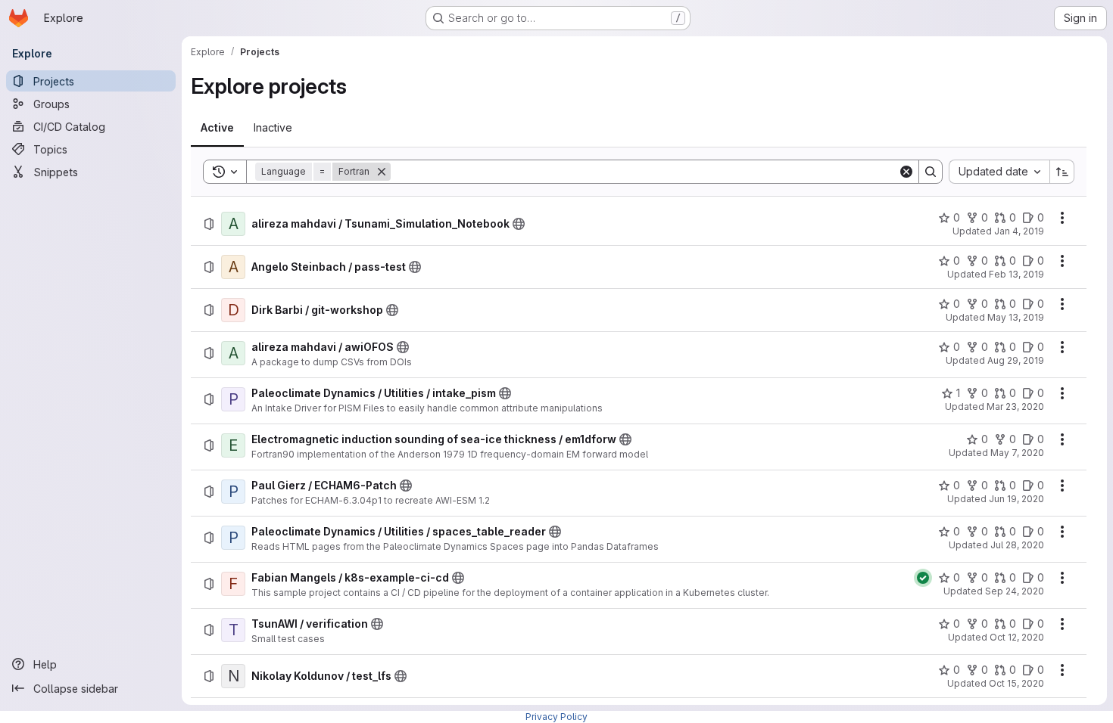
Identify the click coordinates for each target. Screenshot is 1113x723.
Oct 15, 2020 (1016, 683)
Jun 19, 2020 (1016, 498)
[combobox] (999, 172)
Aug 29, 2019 (1015, 360)
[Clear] (906, 172)
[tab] (217, 128)
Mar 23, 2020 (1015, 406)
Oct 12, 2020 (1017, 637)
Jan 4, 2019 (1019, 231)
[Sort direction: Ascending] (1062, 172)
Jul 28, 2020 (1017, 545)
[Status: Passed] (923, 578)
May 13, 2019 (1015, 317)
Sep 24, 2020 (1014, 591)
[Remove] (382, 172)
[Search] (930, 172)
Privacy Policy (556, 716)
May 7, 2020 (1017, 452)
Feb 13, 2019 (1016, 274)
